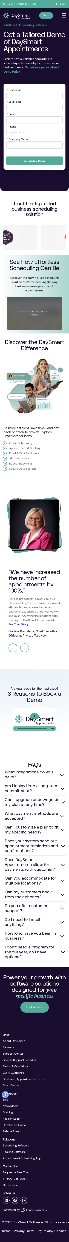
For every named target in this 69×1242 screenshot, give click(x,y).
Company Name (17, 139)
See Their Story (18, 624)
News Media (10, 1106)
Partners (8, 1047)
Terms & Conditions (15, 1066)
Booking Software (14, 1152)
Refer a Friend (12, 1131)
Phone (11, 126)
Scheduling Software (16, 1145)
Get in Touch (11, 1185)
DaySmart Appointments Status (24, 1079)
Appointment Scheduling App (22, 1158)
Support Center (13, 1053)
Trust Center (11, 1085)
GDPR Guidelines (13, 1073)
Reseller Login (11, 1118)
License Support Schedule (20, 1060)
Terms (5, 1231)
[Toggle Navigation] (64, 15)
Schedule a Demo (34, 160)
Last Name (14, 101)
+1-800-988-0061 (15, 1179)
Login (63, 3)
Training (8, 1112)
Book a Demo (34, 1007)
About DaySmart (14, 1041)
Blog (5, 1099)
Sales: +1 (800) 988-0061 (21, 3)
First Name (14, 89)
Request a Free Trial (15, 1172)
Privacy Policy (24, 1231)
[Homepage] (16, 16)
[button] (5, 1094)
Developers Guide (14, 1125)
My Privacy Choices (52, 1231)
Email (11, 114)
